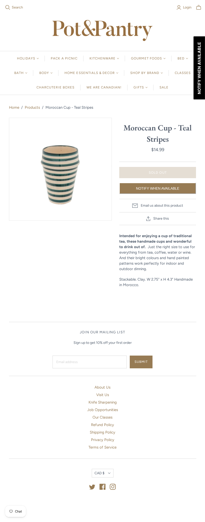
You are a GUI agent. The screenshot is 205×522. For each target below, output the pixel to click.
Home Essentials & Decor (89, 73)
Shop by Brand (144, 73)
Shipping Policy (102, 432)
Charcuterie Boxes (55, 87)
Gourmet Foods (146, 58)
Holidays (26, 58)
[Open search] (7, 7)
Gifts (139, 87)
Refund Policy (102, 425)
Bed (181, 58)
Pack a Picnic (64, 58)
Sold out (157, 172)
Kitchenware (103, 58)
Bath (19, 73)
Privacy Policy (102, 440)
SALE (164, 87)
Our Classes (102, 417)
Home (14, 107)
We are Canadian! (104, 87)
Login (187, 7)
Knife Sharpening (102, 402)
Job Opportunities (102, 410)
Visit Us (102, 395)
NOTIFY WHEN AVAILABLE (157, 188)
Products (32, 107)
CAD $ (99, 473)
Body (44, 73)
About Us (102, 387)
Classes (183, 73)
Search (17, 7)
